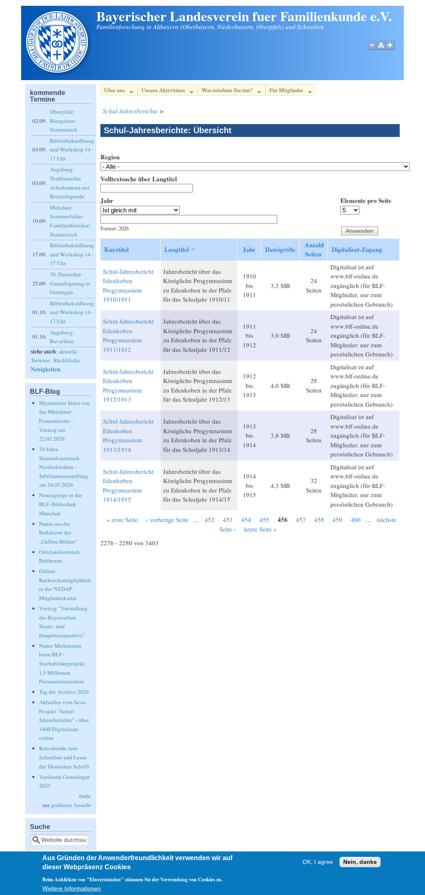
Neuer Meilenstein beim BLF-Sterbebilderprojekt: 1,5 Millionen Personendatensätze (62, 663)
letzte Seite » (260, 529)
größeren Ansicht (71, 805)
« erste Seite (122, 519)
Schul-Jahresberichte (130, 111)
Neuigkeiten (46, 369)
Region (110, 156)
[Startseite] (58, 73)
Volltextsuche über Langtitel (138, 178)
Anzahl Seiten (314, 249)
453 (228, 519)
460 (356, 519)
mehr (85, 796)
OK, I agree (318, 862)
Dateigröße (280, 249)
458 (319, 519)
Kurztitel (116, 249)
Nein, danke (360, 862)
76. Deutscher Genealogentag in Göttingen (70, 283)
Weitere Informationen (71, 888)
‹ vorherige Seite (167, 519)
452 (210, 519)
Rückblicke (67, 360)
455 (264, 519)
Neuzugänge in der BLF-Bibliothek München (60, 504)
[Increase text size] (391, 49)
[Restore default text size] (381, 49)
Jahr (106, 200)
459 (337, 519)
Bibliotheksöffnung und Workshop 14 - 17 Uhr (72, 149)
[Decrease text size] (371, 49)
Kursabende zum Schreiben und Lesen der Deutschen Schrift (64, 757)
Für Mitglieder (284, 91)
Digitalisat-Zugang (357, 249)
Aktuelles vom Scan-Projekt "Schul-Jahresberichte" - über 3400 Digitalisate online (64, 719)
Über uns (112, 91)
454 (246, 519)
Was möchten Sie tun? (225, 91)
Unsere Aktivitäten (161, 91)
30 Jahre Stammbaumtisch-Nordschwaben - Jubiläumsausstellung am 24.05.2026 (63, 466)
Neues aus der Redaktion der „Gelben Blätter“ (58, 532)
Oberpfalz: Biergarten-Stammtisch (63, 120)
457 (301, 519)
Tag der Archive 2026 (64, 691)
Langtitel (176, 249)
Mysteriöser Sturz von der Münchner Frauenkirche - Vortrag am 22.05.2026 (64, 420)
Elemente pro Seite (365, 200)
